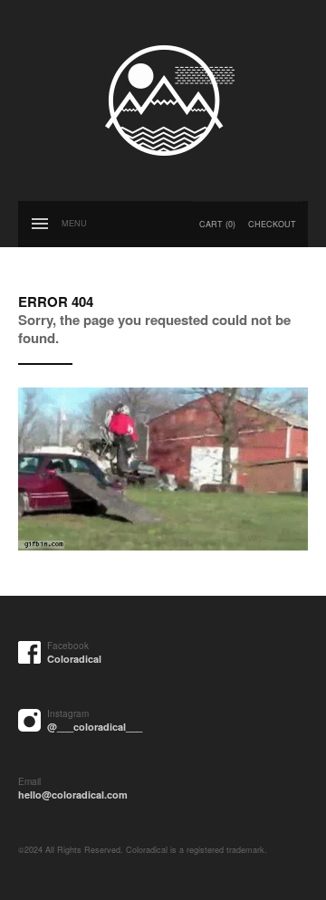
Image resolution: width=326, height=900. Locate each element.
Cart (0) (217, 224)
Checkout (272, 224)
